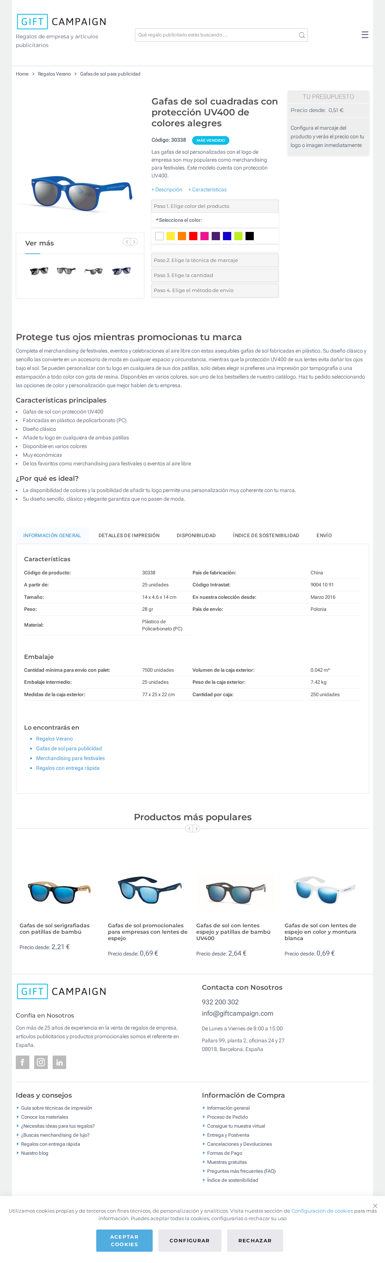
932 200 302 (220, 1002)
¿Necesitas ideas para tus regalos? (58, 1126)
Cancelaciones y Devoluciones (239, 1144)
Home (22, 74)
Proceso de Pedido (227, 1117)
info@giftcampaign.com (237, 1013)
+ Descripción (167, 189)
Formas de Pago (224, 1153)
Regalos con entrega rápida (68, 768)
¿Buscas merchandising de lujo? (55, 1135)
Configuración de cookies (322, 1211)
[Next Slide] (134, 241)
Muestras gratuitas (227, 1162)
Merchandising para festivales (70, 758)
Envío (324, 535)
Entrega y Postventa (228, 1135)
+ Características (207, 189)
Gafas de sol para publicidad (110, 74)
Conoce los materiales (44, 1117)
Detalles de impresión (129, 535)
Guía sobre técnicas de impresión (56, 1108)
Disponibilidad (196, 535)
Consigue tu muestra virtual (236, 1126)
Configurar (190, 1240)
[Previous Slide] (126, 241)
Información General (52, 535)
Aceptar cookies (124, 1240)
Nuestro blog (35, 1153)
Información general (228, 1108)
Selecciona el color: (178, 220)
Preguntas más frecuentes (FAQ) (241, 1171)
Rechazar (255, 1240)
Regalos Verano (54, 74)
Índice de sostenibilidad (266, 535)
